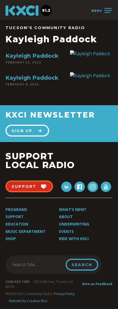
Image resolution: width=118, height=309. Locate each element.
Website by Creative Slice (28, 301)
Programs (16, 209)
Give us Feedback (97, 284)
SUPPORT (24, 186)
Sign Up (22, 130)
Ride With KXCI (74, 238)
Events (66, 231)
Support (14, 216)
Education (16, 224)
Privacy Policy (64, 293)
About (66, 216)
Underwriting (74, 224)
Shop (10, 238)
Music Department (25, 231)
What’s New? (72, 209)
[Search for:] (37, 264)
